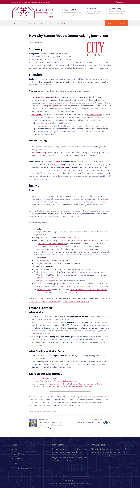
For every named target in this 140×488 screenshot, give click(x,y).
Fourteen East (73, 202)
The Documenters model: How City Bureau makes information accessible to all (74, 384)
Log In (110, 23)
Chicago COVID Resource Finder (48, 281)
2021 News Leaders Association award (52, 243)
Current (67, 396)
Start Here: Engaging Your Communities (37, 2)
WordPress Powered (54, 484)
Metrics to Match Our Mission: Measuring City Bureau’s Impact (54, 381)
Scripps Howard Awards (50, 301)
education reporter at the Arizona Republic (75, 292)
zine (54, 275)
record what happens (94, 114)
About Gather (28, 23)
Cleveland (65, 123)
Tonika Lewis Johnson (93, 286)
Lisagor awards (34, 301)
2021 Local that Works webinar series (95, 396)
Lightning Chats (71, 12)
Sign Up (122, 23)
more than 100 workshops (51, 260)
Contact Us (18, 459)
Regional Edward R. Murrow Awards (76, 301)
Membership (117, 12)
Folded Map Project (44, 289)
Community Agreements (23, 468)
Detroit (55, 123)
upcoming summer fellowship (57, 106)
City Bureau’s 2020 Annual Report (43, 378)
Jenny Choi (45, 339)
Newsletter (93, 12)
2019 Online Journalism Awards (86, 240)
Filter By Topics (59, 23)
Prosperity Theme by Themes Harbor (73, 484)
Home (14, 23)
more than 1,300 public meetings (68, 237)
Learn (43, 23)
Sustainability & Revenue (49, 411)
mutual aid (46, 334)
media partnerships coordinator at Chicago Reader (88, 289)
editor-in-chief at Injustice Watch (72, 286)
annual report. (44, 179)
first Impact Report (78, 217)
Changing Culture (37, 411)
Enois (105, 199)
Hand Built (89, 484)
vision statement (45, 85)
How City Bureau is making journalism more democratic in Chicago (68, 387)
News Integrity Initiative (110, 455)
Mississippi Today (91, 202)
